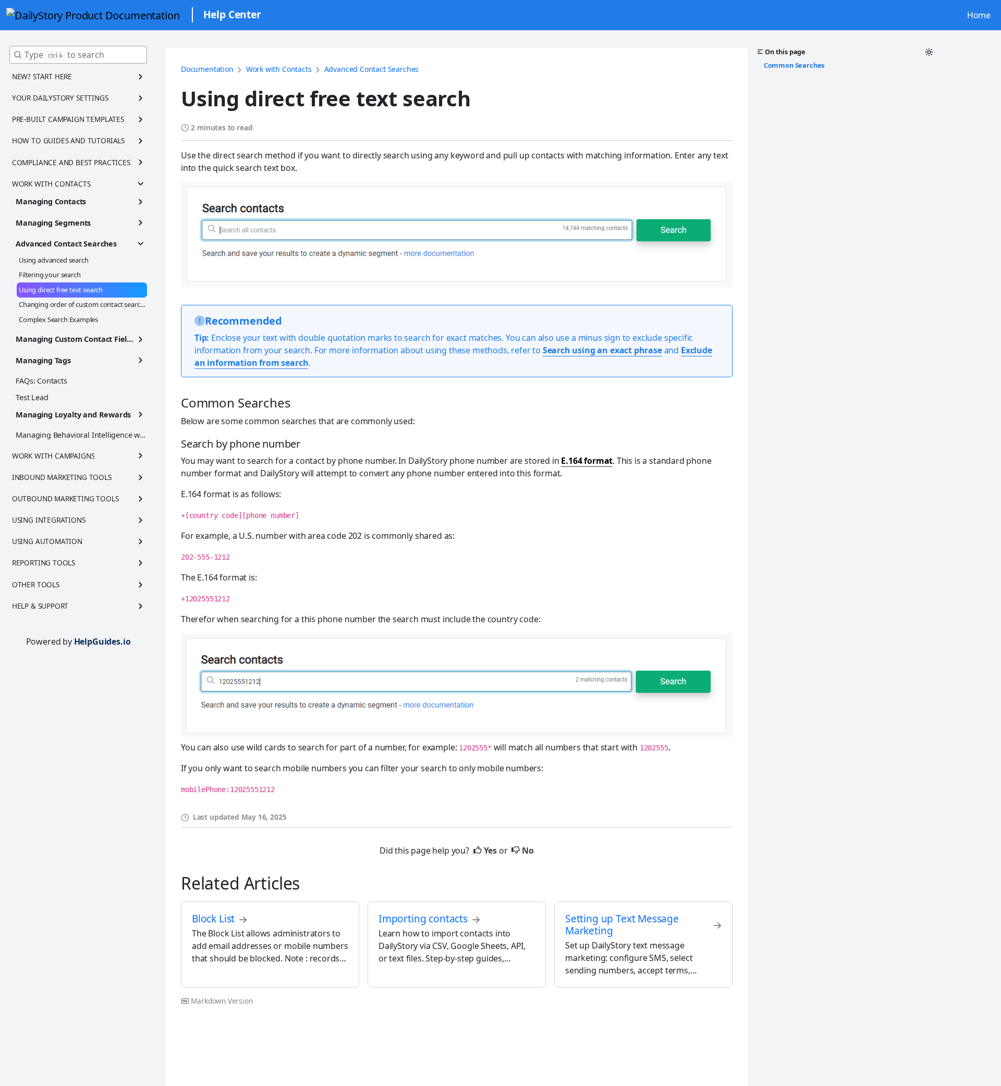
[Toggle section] (141, 76)
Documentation (207, 69)
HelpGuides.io (102, 641)
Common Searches (794, 64)
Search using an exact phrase (602, 350)
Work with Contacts (279, 69)
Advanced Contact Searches (371, 69)
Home (979, 15)
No (528, 850)
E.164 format (587, 460)
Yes (490, 850)
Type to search (64, 54)
